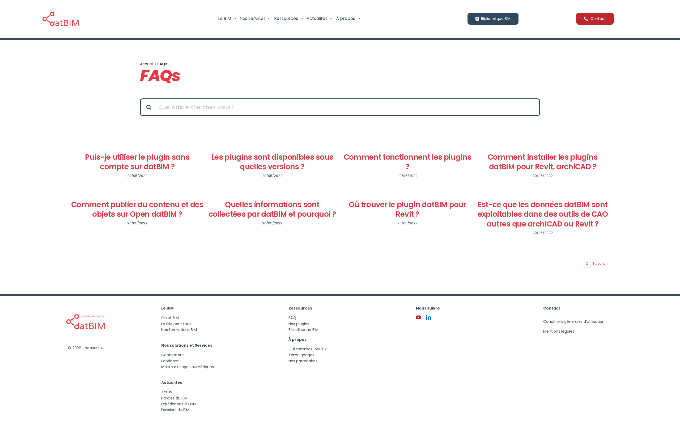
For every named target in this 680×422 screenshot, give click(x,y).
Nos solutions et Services (186, 345)
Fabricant (170, 361)
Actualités (171, 382)
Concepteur (172, 355)
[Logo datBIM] (85, 304)
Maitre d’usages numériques (187, 366)
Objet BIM (170, 317)
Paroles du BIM (174, 398)
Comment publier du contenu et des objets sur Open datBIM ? (137, 209)
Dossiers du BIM (175, 409)
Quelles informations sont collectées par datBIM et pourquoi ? (272, 209)
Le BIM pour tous (176, 324)
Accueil (147, 64)
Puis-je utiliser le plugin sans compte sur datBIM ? (137, 162)
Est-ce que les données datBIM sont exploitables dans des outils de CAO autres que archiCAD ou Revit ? (543, 214)
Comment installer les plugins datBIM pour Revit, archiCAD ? (543, 162)
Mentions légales (558, 331)
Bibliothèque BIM (303, 329)
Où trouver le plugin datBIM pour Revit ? (407, 209)
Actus (166, 392)
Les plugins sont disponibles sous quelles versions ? (272, 162)
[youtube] (418, 317)
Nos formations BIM (179, 329)
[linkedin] (428, 317)
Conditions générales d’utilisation (574, 321)
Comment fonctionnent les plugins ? (407, 162)
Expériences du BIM (178, 404)
